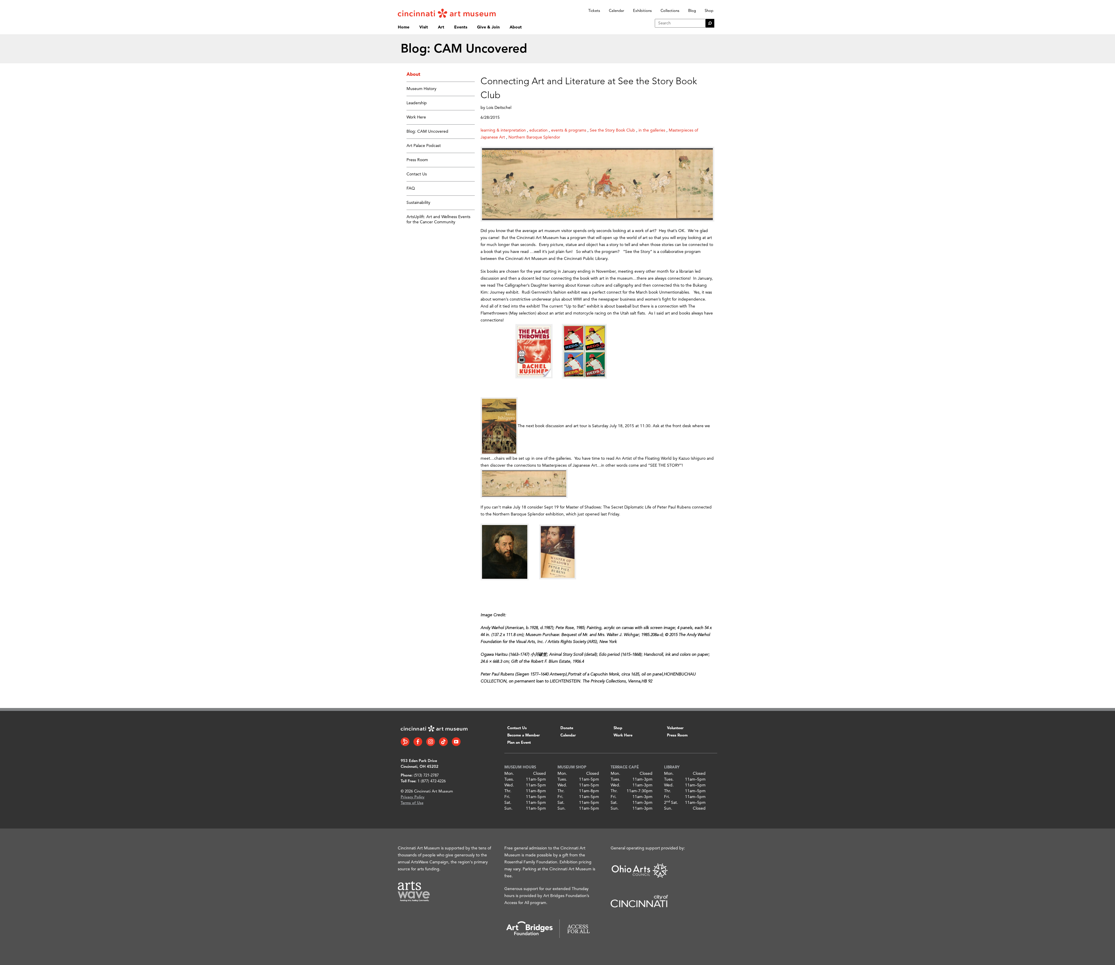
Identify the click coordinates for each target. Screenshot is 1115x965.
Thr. (507, 791)
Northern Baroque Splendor (534, 137)
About (516, 27)
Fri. (507, 797)
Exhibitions (642, 11)
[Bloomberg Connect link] (405, 741)
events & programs (568, 130)
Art (441, 27)
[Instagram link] (430, 741)
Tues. (509, 779)
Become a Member (523, 735)
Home (403, 27)
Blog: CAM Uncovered (427, 132)
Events (460, 27)
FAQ (411, 188)
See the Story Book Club (612, 130)
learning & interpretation (503, 130)
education (538, 130)
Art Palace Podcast (424, 146)
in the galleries (652, 130)
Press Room (417, 160)
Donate (566, 728)
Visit (423, 27)
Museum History (421, 89)
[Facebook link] (417, 741)
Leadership (417, 103)
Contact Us (417, 174)
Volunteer (675, 728)
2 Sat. (671, 803)
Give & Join (488, 27)
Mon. (509, 774)
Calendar (616, 11)
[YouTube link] (456, 741)
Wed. (509, 785)
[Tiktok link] (443, 741)
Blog (692, 11)
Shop (709, 11)
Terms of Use (412, 803)
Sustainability (418, 203)
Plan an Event (519, 743)
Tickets (594, 11)
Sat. (507, 803)
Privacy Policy (413, 797)
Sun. (508, 808)
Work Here (416, 117)
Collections (670, 11)
